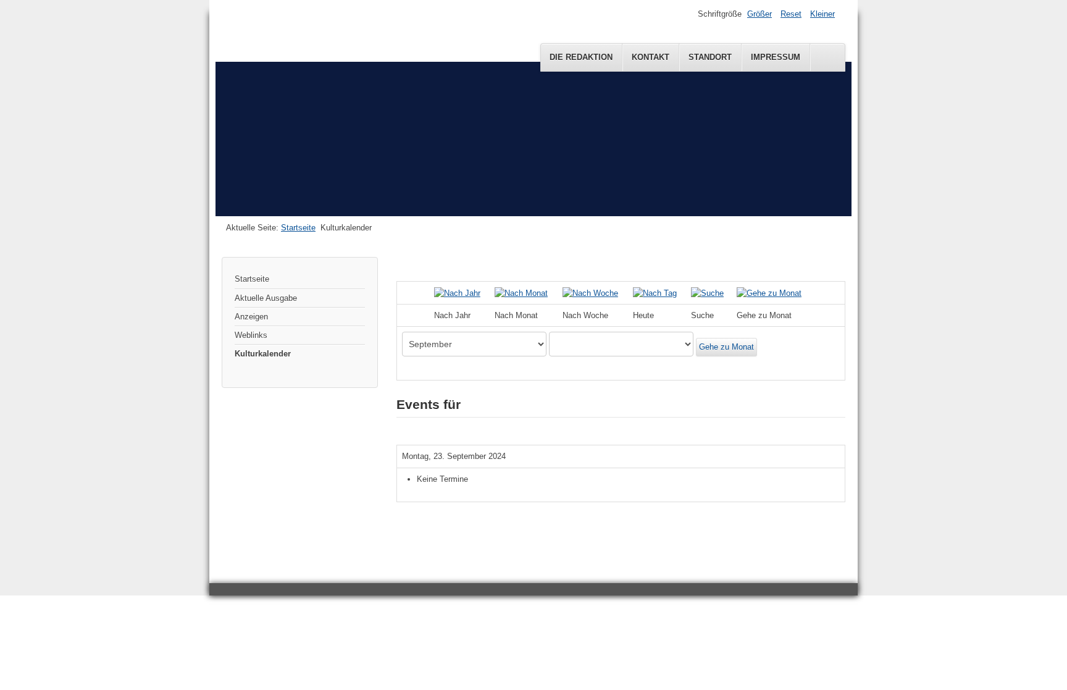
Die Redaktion (581, 57)
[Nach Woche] (590, 292)
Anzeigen (251, 316)
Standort (710, 57)
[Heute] (655, 292)
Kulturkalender (263, 353)
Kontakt (650, 57)
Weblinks (251, 335)
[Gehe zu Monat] (769, 292)
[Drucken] (841, 262)
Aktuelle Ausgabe (266, 298)
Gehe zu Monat (726, 346)
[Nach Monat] (521, 292)
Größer (759, 14)
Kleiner (822, 14)
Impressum (775, 57)
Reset (790, 14)
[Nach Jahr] (457, 292)
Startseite (298, 227)
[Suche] (707, 292)
